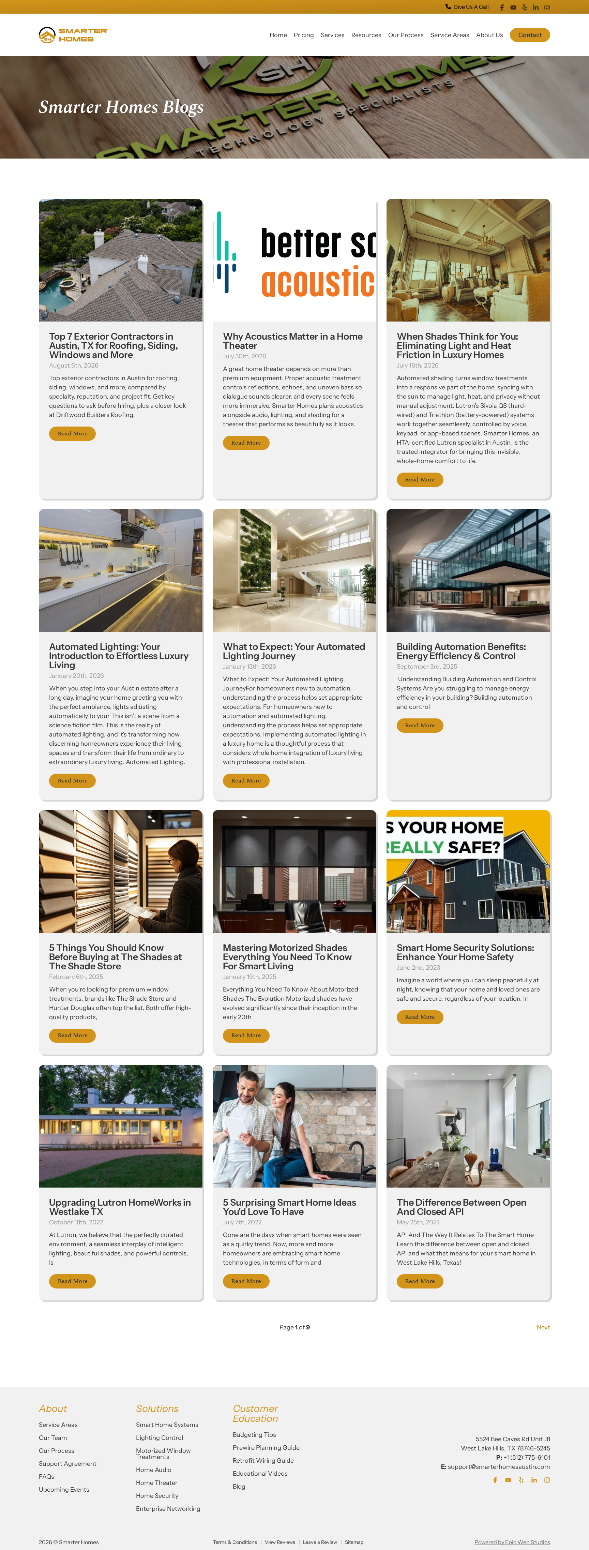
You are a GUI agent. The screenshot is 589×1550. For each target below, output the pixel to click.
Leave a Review (320, 1542)
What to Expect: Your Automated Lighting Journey (294, 651)
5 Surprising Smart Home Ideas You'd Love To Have (289, 1207)
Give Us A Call (471, 6)
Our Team (53, 1438)
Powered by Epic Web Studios (512, 1542)
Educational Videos (260, 1473)
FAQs (46, 1476)
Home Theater (157, 1483)
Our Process (406, 35)
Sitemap (354, 1542)
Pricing (304, 35)
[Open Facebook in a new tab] (502, 7)
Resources (366, 35)
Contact (530, 35)
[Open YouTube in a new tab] (513, 7)
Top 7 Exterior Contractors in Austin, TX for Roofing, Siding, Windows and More (113, 345)
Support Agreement (67, 1463)
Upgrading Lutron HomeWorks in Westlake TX (120, 1207)
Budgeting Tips (254, 1435)
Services (333, 35)
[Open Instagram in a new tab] (547, 7)
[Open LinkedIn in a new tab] (536, 7)
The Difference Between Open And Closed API (462, 1207)
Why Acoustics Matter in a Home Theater (293, 341)
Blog (239, 1486)
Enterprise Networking (168, 1508)
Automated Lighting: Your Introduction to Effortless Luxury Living (118, 656)
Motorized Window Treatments (163, 1454)
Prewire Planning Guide (266, 1447)
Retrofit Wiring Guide (263, 1460)
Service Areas (450, 35)
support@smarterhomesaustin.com (499, 1467)
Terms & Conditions (235, 1542)
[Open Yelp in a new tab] (525, 7)
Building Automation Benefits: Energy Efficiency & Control (461, 651)
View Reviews (280, 1542)
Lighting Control (159, 1438)
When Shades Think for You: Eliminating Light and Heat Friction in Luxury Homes (457, 345)
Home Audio (153, 1470)
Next (543, 1327)
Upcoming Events (64, 1489)
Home (278, 35)
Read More (73, 433)
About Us (489, 35)
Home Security (157, 1496)
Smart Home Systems (167, 1425)
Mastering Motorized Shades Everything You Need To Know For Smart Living (287, 957)
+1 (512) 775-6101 (526, 1457)
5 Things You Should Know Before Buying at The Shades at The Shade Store (115, 957)
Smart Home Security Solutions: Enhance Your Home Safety (465, 952)
